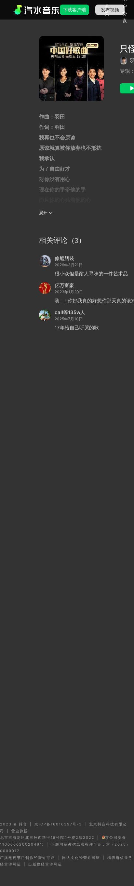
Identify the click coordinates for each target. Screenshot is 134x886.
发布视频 (110, 9)
